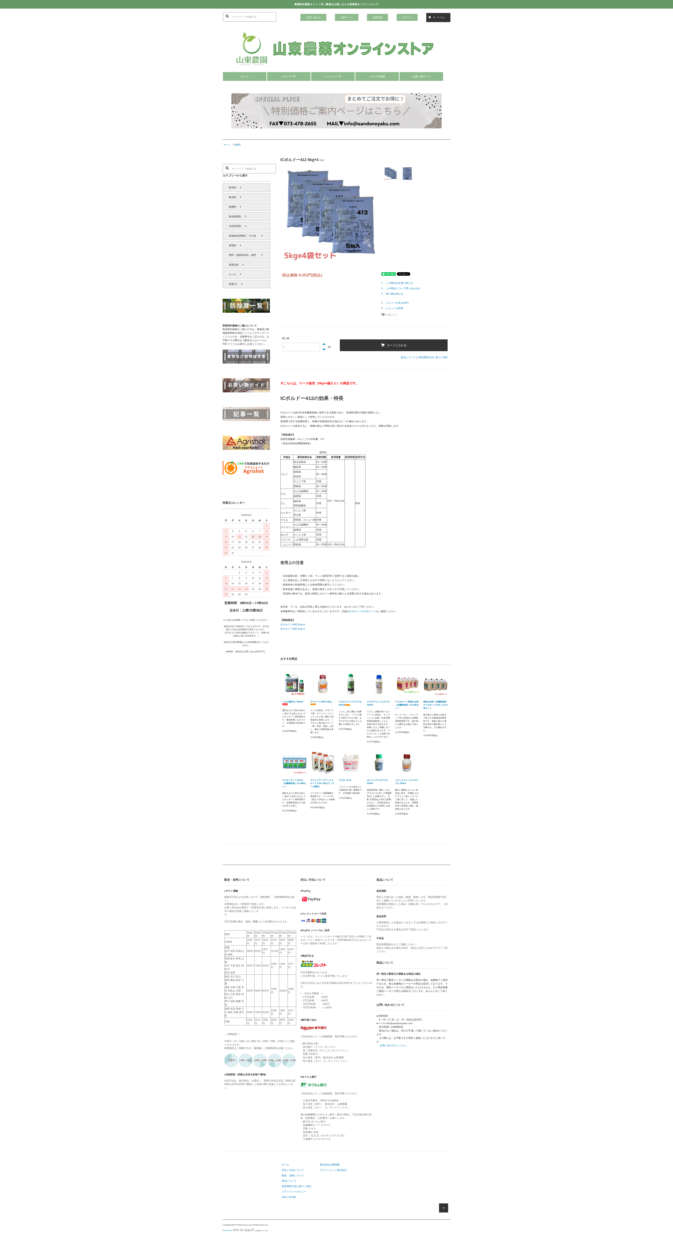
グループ (286, 76)
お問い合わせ (313, 17)
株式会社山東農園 (329, 1164)
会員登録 (377, 17)
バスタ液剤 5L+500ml (292, 702)
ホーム (245, 76)
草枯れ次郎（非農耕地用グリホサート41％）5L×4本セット (435, 705)
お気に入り (391, 314)
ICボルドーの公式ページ (362, 611)
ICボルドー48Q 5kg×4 (292, 624)
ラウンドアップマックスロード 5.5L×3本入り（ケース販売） (322, 783)
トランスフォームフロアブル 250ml (406, 782)
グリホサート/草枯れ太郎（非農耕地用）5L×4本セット (407, 705)
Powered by (227, 1230)
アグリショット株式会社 (333, 1170)
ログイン (407, 17)
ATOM (292, 1197)
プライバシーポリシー (294, 1191)
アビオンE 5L (345, 780)
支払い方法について (293, 1170)
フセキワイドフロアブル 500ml (350, 703)
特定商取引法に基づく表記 (433, 357)
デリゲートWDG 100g (320, 702)
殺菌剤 (237, 144)
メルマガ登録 (377, 76)
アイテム (439, 17)
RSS (284, 1197)
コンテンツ (330, 76)
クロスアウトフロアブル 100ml (378, 703)
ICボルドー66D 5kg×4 (292, 628)
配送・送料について (293, 1175)
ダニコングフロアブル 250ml (377, 782)
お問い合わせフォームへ (393, 1045)
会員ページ (347, 17)
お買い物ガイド (421, 76)
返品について (408, 357)
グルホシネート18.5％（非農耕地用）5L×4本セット (294, 783)
